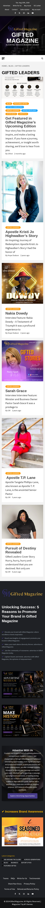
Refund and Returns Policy (28, 889)
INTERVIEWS (11, 114)
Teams (6, 878)
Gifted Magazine (22, 37)
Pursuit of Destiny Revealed (20, 550)
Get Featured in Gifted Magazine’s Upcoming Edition (20, 122)
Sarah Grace (16, 391)
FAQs (13, 878)
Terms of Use (9, 889)
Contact (15, 9)
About (7, 9)
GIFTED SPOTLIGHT (29, 110)
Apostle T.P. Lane (20, 478)
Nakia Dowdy (16, 313)
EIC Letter (37, 5)
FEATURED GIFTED (20, 103)
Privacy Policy (29, 884)
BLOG (9, 103)
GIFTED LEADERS (13, 110)
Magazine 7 (16, 904)
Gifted (10, 153)
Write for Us (17, 5)
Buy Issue (27, 5)
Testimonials (34, 878)
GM (9, 410)
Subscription (24, 9)
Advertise (6, 5)
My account (36, 9)
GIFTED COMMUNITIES (15, 107)
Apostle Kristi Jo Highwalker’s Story (21, 234)
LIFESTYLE (23, 114)
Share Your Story (14, 884)
